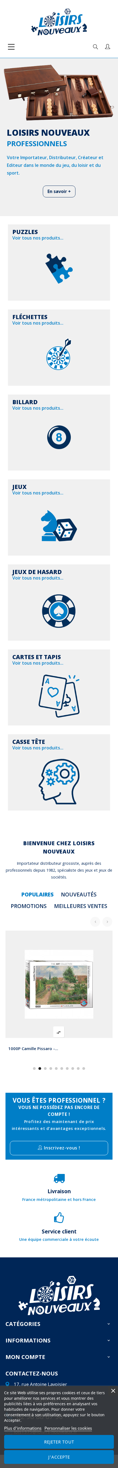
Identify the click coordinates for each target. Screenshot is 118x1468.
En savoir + (59, 191)
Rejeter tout (59, 1442)
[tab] (37, 894)
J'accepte (59, 1457)
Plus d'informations (22, 1428)
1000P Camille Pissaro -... (33, 1048)
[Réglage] (107, 47)
